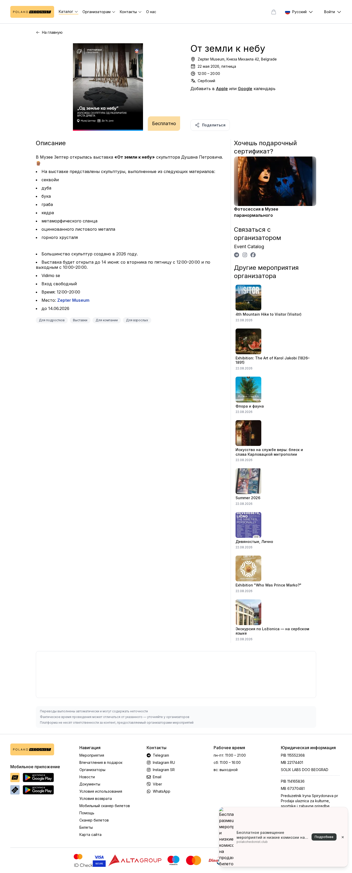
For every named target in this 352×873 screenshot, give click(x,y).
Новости (87, 777)
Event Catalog (249, 246)
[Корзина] (273, 11)
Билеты (86, 827)
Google (245, 88)
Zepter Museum (73, 300)
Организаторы (92, 769)
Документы (89, 784)
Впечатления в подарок (100, 762)
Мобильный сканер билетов (104, 805)
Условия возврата (95, 798)
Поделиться (213, 125)
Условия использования (100, 791)
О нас (151, 12)
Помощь (86, 813)
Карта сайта (90, 834)
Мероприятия (91, 755)
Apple (222, 88)
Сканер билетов (94, 820)
